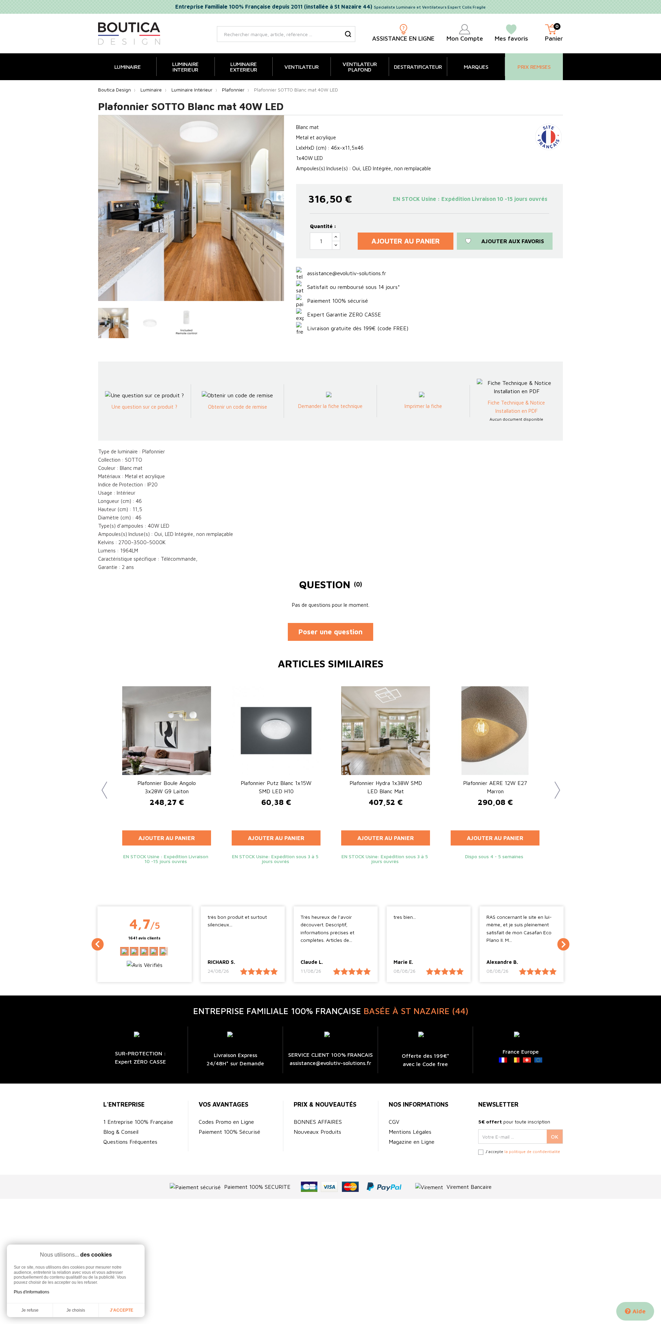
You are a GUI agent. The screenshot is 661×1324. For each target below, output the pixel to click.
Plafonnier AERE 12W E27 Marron (495, 787)
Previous (101, 785)
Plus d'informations (31, 1292)
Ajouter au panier (405, 241)
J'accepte (121, 1310)
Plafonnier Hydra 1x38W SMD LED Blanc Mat (385, 787)
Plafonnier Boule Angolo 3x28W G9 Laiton (166, 787)
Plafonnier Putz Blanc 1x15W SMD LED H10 (276, 787)
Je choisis (75, 1310)
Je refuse (30, 1310)
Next (554, 785)
